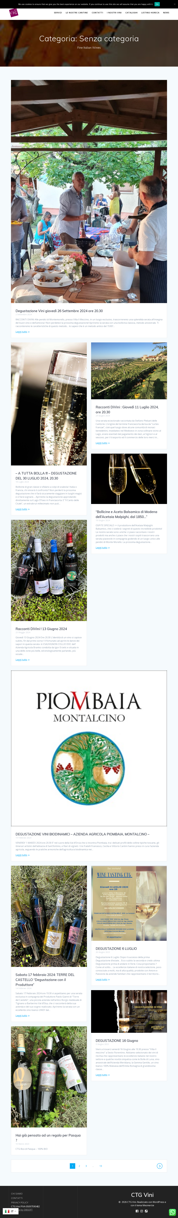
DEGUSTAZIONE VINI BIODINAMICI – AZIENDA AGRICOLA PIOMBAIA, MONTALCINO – (82, 834)
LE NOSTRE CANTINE (77, 12)
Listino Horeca (150, 12)
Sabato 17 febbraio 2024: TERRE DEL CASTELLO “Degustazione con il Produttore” (45, 980)
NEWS (166, 12)
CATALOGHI (131, 12)
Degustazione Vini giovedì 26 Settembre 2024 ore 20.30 (59, 311)
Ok (157, 4)
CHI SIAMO (17, 1193)
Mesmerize (148, 1205)
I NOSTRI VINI (114, 12)
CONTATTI (97, 12)
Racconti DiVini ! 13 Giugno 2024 (41, 629)
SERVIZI (58, 12)
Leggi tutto (21, 331)
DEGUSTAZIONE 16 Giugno (117, 1041)
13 (101, 1166)
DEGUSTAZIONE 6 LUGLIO (116, 948)
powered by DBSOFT (22, 1209)
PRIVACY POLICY (19, 1202)
